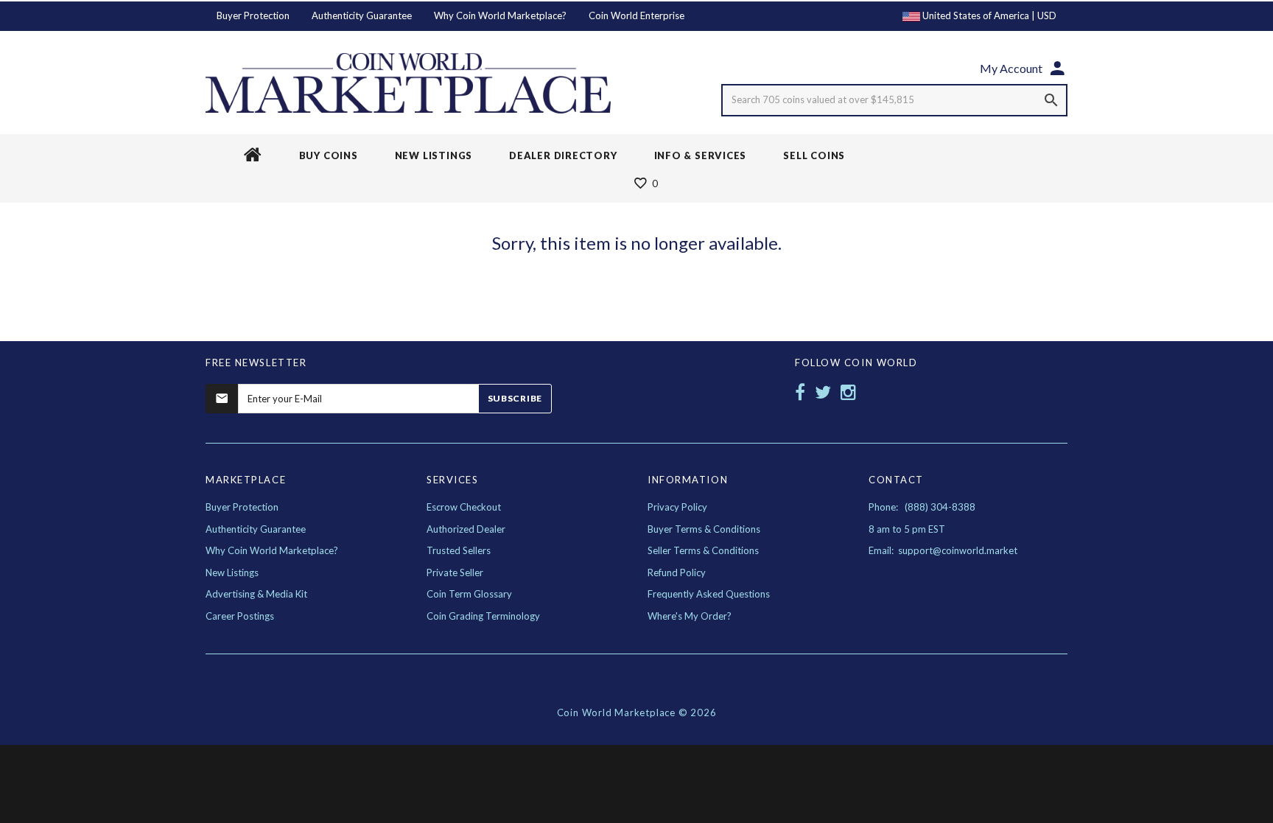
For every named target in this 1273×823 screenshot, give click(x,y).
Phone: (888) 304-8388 (922, 507)
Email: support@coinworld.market (943, 550)
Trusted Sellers (459, 550)
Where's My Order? (690, 616)
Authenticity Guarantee (362, 15)
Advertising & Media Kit (256, 594)
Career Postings (240, 616)
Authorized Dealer (466, 529)
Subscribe (515, 398)
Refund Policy (677, 572)
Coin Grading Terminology (483, 616)
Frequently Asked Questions (709, 594)
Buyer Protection (253, 15)
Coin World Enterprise (636, 15)
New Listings (232, 572)
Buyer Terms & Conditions (704, 529)
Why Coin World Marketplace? (500, 15)
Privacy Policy (677, 507)
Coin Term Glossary (469, 594)
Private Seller (455, 572)
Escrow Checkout (464, 507)
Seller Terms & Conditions (703, 550)
